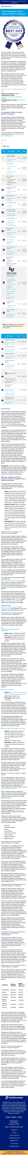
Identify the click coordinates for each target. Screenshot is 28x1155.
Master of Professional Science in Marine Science (11, 253)
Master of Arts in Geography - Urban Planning (11, 293)
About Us (14, 1130)
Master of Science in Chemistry (18, 692)
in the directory (5, 424)
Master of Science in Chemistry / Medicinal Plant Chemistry (10, 366)
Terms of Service (14, 1135)
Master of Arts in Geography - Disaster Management (11, 281)
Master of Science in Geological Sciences (11, 168)
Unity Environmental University (9, 788)
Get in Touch (14, 1143)
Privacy (15, 1132)
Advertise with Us (14, 1146)
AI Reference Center (14, 1138)
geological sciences (10, 601)
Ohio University (21, 100)
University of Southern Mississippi (10, 607)
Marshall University (6, 608)
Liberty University (19, 810)
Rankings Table (17, 89)
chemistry (17, 599)
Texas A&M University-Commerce (14, 728)
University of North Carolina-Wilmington (11, 97)
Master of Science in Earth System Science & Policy (11, 316)
